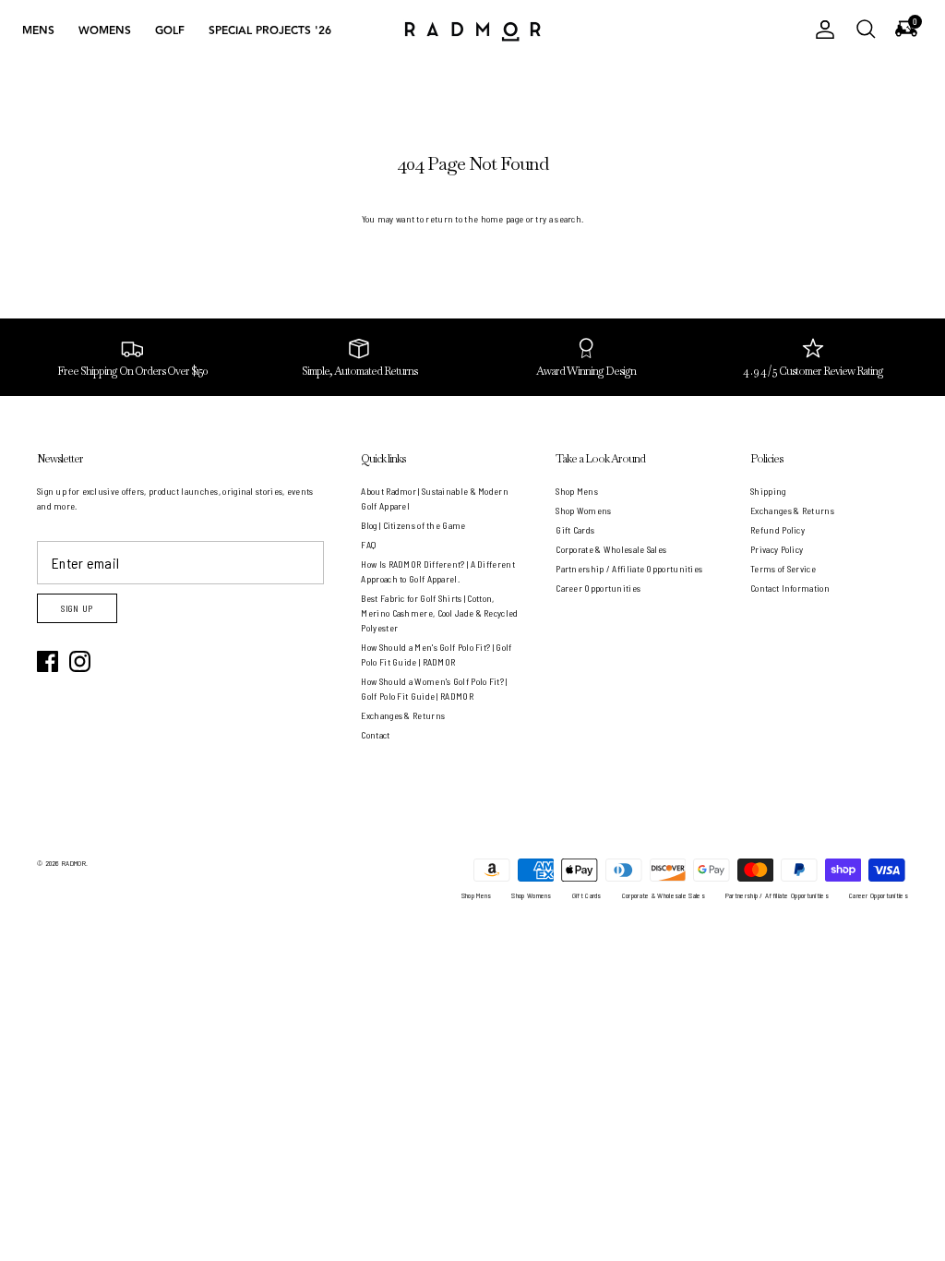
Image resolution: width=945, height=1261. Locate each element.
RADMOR (74, 863)
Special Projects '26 (270, 31)
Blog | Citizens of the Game (413, 525)
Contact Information (790, 588)
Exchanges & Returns (403, 715)
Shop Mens (577, 491)
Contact (375, 734)
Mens (38, 31)
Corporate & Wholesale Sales (611, 549)
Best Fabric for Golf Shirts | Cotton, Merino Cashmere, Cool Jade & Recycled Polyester (439, 613)
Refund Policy (777, 529)
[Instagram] (79, 661)
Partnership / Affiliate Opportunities (629, 568)
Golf (170, 31)
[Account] (821, 29)
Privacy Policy (776, 549)
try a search (558, 218)
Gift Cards (575, 529)
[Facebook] (47, 661)
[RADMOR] (472, 30)
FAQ (368, 544)
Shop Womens (583, 510)
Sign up (77, 609)
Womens (104, 31)
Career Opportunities (598, 588)
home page (502, 218)
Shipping (767, 491)
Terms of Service (783, 568)
